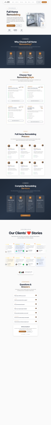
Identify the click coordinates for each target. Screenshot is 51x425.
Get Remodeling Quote (25, 215)
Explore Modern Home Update (15, 120)
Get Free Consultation (10, 25)
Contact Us (30, 331)
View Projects (19, 25)
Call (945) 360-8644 (23, 331)
